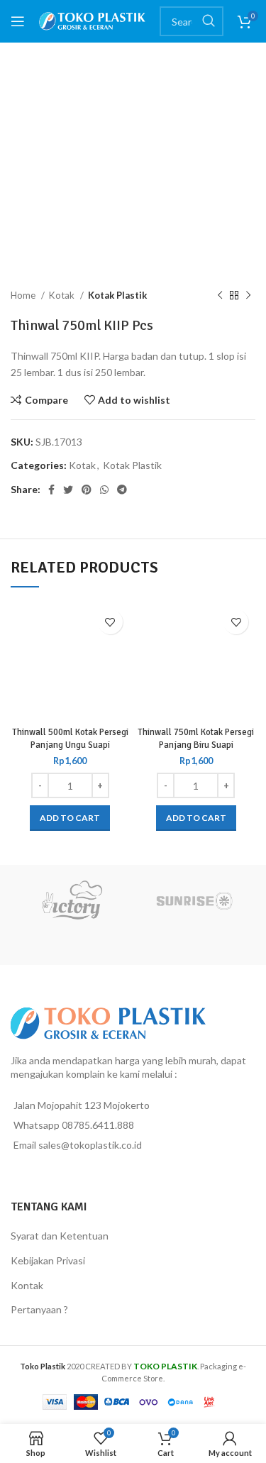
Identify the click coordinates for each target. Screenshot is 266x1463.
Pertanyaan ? (39, 1309)
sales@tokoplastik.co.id (90, 1145)
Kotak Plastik (117, 295)
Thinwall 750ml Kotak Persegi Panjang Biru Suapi (196, 739)
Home (24, 295)
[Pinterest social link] (86, 489)
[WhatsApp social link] (104, 489)
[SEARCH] (208, 21)
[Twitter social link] (68, 489)
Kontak (27, 1285)
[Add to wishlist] (110, 621)
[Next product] (248, 296)
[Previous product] (220, 296)
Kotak (63, 295)
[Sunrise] (194, 900)
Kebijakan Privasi (48, 1260)
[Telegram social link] (122, 489)
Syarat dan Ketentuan (60, 1236)
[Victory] (72, 900)
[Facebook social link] (51, 489)
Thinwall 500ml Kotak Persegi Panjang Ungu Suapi (70, 739)
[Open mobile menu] (18, 21)
